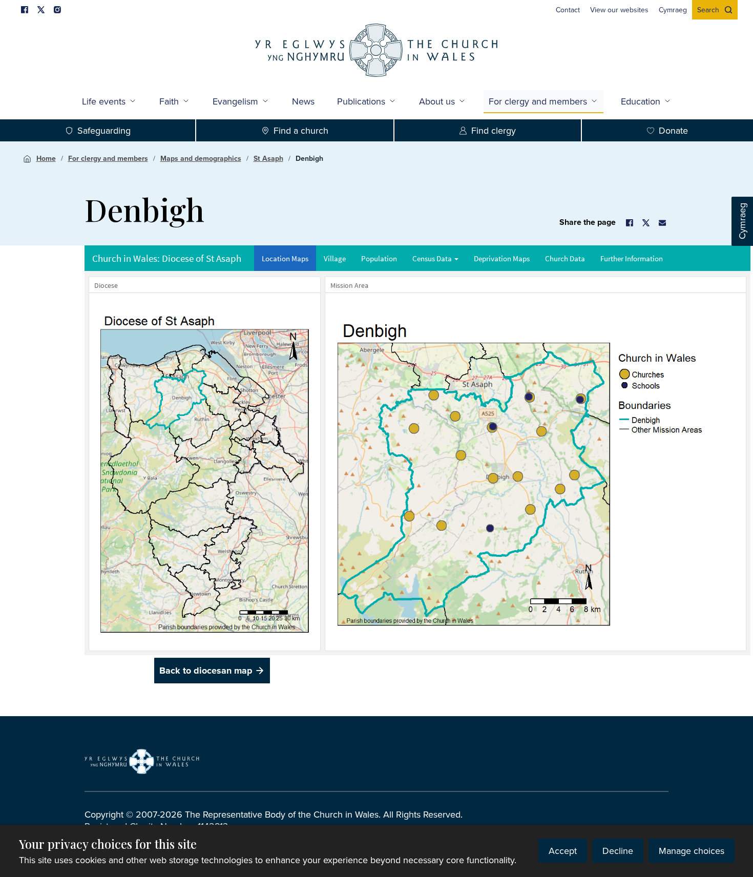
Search (708, 10)
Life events (104, 101)
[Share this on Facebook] (629, 223)
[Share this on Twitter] (646, 223)
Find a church (301, 130)
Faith (169, 101)
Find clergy (493, 130)
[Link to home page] (376, 51)
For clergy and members (538, 101)
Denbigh (309, 158)
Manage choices (691, 850)
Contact (568, 10)
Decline (617, 850)
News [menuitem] (303, 101)
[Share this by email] (662, 223)
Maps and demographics (200, 158)
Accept (563, 850)
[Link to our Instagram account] (57, 10)
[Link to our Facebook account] (24, 10)
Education (640, 101)
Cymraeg (742, 221)
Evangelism (235, 101)
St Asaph (268, 158)
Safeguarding (104, 130)
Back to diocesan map (206, 670)
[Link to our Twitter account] (41, 10)
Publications (361, 101)
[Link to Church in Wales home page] (142, 762)
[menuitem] (568, 9)
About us (437, 101)
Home (46, 158)
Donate (673, 130)
